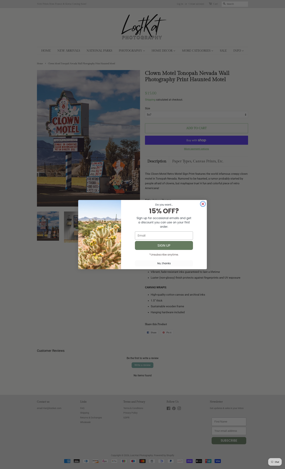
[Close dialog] (203, 204)
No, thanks (164, 263)
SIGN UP (164, 245)
